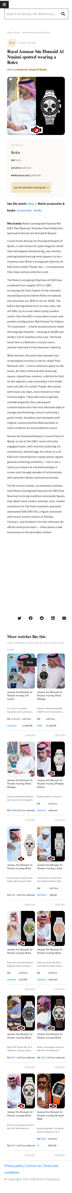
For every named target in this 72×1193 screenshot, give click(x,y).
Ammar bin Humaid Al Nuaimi (32, 69)
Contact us (33, 1166)
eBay (31, 204)
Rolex (17, 32)
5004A (13, 810)
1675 (13, 1057)
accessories (24, 210)
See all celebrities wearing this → (31, 187)
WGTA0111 (42, 894)
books (38, 210)
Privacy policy (14, 1166)
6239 (43, 1057)
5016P (40, 725)
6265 (13, 894)
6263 (18, 160)
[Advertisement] (36, 576)
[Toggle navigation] (4, 4)
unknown (41, 810)
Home (10, 32)
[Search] (64, 14)
